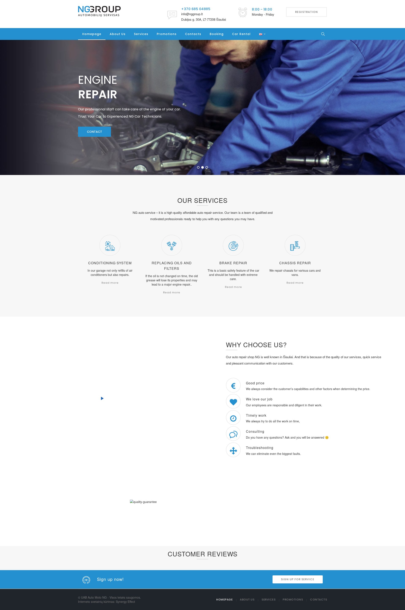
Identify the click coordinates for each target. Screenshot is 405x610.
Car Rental (241, 34)
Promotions (167, 34)
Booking (217, 34)
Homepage (91, 34)
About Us (118, 34)
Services (141, 34)
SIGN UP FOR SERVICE (297, 579)
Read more (110, 283)
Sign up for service (195, 536)
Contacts (193, 34)
